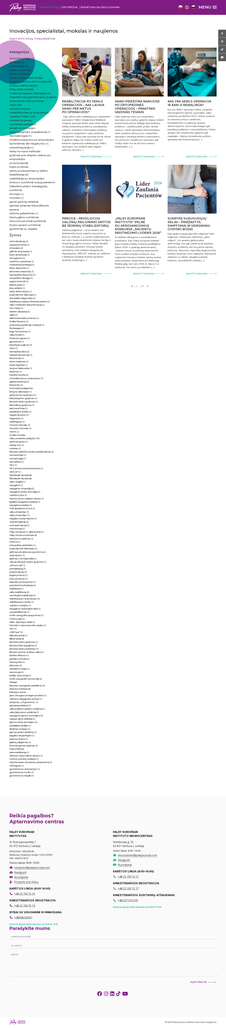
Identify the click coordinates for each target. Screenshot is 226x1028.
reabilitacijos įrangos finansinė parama (28, 301)
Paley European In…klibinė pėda (25, 531)
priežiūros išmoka (18, 658)
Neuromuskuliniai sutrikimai (27, 221)
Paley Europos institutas (25, 151)
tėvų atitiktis (15, 288)
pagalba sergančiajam (20, 735)
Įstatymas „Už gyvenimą (21, 702)
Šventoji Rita (15, 662)
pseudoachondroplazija (21, 585)
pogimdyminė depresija (21, 294)
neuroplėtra (15, 461)
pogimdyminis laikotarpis (21, 548)
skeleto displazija (18, 311)
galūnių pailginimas (18, 742)
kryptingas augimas (19, 344)
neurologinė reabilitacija (21, 595)
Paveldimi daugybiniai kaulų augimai (32, 97)
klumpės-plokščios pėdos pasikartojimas (30, 451)
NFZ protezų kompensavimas (24, 468)
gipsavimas (15, 341)
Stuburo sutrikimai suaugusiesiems (32, 182)
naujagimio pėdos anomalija (23, 491)
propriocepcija (18, 163)
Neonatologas (18, 135)
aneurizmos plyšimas (20, 538)
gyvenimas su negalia (23, 228)
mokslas (13, 448)
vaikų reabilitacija (17, 592)
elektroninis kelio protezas (26, 101)
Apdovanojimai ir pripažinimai (28, 132)
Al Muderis (16, 62)
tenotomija (15, 672)
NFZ (11, 465)
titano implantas (17, 361)
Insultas (14, 197)
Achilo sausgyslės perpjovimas (25, 615)
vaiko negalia (15, 481)
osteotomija (15, 528)
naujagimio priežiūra (19, 505)
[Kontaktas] (222, 57)
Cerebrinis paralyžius (22, 124)
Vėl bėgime (15, 765)
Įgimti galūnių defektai (23, 201)
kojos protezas (18, 166)
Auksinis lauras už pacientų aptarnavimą (29, 762)
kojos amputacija (20, 70)
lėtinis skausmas (19, 73)
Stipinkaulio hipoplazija (20, 475)
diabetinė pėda (16, 635)
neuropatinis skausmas (21, 274)
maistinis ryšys (16, 495)
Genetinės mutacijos (22, 128)
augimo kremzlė (17, 281)
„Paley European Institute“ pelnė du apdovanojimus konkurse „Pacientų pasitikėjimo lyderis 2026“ (138, 225)
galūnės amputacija (19, 251)
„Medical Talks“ (19, 116)
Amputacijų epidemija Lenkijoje (25, 325)
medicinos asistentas (20, 261)
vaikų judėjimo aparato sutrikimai (25, 708)
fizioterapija (15, 328)
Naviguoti (20, 872)
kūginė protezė (17, 575)
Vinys (12, 348)
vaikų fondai (15, 334)
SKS (11, 628)
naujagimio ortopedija (20, 488)
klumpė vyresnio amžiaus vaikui (25, 652)
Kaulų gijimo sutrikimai (24, 217)
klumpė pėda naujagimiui (21, 645)
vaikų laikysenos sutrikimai (22, 712)
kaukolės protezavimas (21, 582)
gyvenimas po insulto (20, 772)
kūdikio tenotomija (18, 675)
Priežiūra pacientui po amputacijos (31, 139)
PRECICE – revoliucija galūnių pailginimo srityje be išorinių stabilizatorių (86, 222)
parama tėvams (17, 739)
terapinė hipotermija (19, 355)
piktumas (14, 665)
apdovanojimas (17, 441)
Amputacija (16, 66)
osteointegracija (19, 147)
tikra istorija (15, 358)
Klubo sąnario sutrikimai (25, 225)
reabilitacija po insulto (20, 602)
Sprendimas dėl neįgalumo (27, 143)
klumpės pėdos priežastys (22, 648)
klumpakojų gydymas (20, 405)
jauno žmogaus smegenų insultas (26, 695)
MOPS (12, 431)
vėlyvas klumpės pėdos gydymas (26, 562)
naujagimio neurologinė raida (23, 608)
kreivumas (14, 385)
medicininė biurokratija (20, 264)
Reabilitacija (16, 174)
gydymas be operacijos (21, 395)
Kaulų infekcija (16, 749)
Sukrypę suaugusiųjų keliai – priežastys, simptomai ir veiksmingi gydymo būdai (189, 224)
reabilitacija (15, 588)
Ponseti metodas (18, 425)
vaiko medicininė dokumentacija (25, 304)
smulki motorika (17, 435)
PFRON (13, 542)
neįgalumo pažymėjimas (21, 518)
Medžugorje (15, 421)
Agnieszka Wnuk (18, 244)
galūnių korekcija (17, 381)
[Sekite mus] (222, 41)
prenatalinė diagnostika (21, 298)
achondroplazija (17, 241)
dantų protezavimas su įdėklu (28, 170)
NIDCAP (13, 471)
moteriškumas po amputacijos (29, 112)
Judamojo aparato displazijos (28, 93)
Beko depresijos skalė (20, 622)
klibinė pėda (15, 638)
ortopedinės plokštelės (21, 545)
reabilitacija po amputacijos (26, 178)
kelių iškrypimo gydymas (21, 398)
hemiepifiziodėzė (17, 351)
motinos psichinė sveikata (22, 759)
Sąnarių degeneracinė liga (26, 77)
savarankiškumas (18, 612)
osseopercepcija (18, 525)
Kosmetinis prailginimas (21, 388)
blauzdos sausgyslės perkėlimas (25, 685)
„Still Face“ (14, 632)
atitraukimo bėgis (18, 668)
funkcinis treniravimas (20, 688)
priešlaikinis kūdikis (18, 725)
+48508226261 (23, 917)
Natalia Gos (15, 445)
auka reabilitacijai (17, 752)
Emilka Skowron (17, 321)
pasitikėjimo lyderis (19, 411)
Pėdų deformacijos (21, 89)
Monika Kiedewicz (21, 120)
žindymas (14, 371)
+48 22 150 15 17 (128, 876)
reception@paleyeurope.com (32, 867)
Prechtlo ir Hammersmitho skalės (26, 625)
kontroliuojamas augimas (22, 745)
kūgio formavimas (18, 331)
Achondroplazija (19, 58)
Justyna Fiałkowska (19, 368)
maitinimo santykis (18, 605)
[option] (180, 7)
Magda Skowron (17, 415)
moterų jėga (15, 618)
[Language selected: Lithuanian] (188, 7)
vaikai (12, 314)
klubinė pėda (15, 284)
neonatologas (16, 455)
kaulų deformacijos (19, 291)
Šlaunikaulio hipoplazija (20, 478)
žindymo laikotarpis (19, 391)
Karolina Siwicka (19, 108)
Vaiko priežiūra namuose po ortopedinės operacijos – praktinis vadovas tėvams (137, 107)
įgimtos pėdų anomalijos (21, 722)
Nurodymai (21, 877)
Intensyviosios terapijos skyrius (25, 498)
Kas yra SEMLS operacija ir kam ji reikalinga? (189, 103)
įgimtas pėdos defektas (21, 732)
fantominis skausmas (20, 271)
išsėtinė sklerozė (17, 655)
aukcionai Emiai (17, 408)
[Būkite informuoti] (222, 33)
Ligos (12, 104)
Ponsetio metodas (19, 428)
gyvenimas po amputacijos (23, 769)
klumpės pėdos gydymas (22, 401)
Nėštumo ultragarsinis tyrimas (24, 699)
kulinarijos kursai (17, 692)
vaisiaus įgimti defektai (20, 718)
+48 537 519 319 (128, 900)
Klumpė (14, 194)
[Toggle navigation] (208, 7)
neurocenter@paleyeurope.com (137, 855)
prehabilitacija (16, 568)
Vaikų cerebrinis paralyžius (22, 438)
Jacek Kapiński (16, 365)
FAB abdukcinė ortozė (20, 508)
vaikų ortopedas (17, 512)
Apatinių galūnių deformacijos (28, 81)
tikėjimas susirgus (18, 729)
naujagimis (14, 485)
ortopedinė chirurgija (19, 278)
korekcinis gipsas (18, 338)
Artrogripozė (15, 258)
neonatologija (16, 458)
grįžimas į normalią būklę (21, 558)
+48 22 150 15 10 (24, 894)
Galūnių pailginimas (21, 213)
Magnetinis (15, 418)
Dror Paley (14, 308)
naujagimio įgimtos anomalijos (24, 715)
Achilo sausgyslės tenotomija (24, 678)
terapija (13, 682)
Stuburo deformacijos (23, 85)
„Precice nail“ (16, 565)
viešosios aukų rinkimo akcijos (24, 755)
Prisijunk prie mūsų (26, 882)
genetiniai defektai (18, 705)
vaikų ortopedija (17, 515)
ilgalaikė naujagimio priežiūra (23, 501)
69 (142, 286)
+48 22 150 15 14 (24, 905)
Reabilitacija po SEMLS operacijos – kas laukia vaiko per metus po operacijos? (83, 107)
